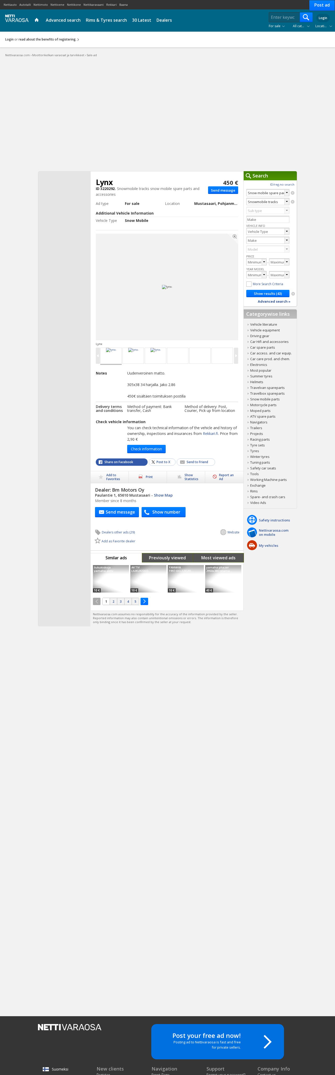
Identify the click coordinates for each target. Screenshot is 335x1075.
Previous (131, 287)
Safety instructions (274, 520)
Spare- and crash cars (267, 497)
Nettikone (74, 5)
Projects (256, 433)
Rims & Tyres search (106, 20)
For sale (275, 26)
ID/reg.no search (282, 184)
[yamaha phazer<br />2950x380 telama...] (223, 579)
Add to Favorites (113, 477)
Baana (123, 5)
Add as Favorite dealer (118, 541)
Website (233, 532)
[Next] (144, 601)
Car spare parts (262, 347)
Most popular (260, 370)
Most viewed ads (218, 558)
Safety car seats (263, 468)
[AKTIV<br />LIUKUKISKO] (148, 579)
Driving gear (259, 336)
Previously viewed (167, 558)
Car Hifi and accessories (269, 341)
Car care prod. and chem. (270, 359)
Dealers (164, 20)
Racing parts (260, 439)
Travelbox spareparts (267, 393)
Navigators (258, 422)
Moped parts (260, 410)
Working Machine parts (268, 479)
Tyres (254, 451)
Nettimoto (41, 5)
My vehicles (268, 545)
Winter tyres (260, 456)
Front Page (37, 20)
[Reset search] (293, 193)
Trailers (256, 428)
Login (323, 18)
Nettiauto (10, 5)
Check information (146, 448)
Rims (254, 491)
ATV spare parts (263, 416)
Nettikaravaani (93, 5)
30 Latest (141, 20)
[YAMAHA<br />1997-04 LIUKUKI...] (186, 579)
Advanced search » (274, 301)
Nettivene (57, 5)
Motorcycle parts (263, 405)
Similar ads (116, 558)
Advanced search (63, 20)
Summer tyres (261, 376)
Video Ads (258, 502)
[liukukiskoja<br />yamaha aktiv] (111, 579)
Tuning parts (260, 462)
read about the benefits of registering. (47, 39)
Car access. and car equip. (271, 353)
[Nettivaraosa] (15, 20)
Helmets (256, 382)
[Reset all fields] (293, 294)
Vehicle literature (263, 324)
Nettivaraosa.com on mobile (273, 532)
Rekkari (111, 5)
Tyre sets (257, 445)
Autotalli (25, 5)
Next (203, 287)
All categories (302, 26)
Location (321, 26)
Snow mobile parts (265, 399)
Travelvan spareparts (267, 387)
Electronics (258, 364)
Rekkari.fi (210, 433)
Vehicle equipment (265, 330)
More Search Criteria (268, 284)
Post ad (322, 5)
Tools (254, 474)
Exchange (258, 485)
